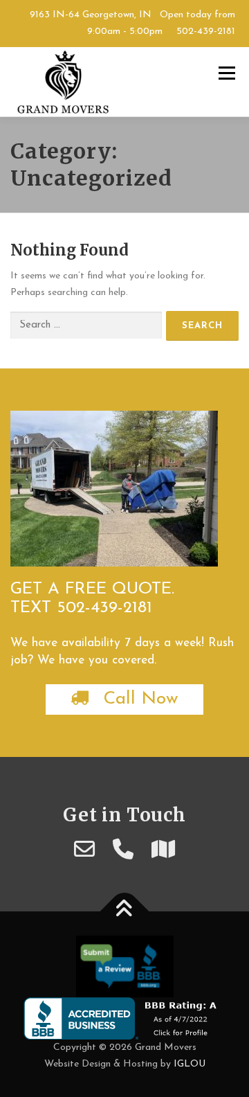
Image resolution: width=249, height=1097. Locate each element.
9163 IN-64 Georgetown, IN (90, 15)
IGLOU (189, 1064)
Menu (226, 73)
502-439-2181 (204, 31)
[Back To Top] (124, 911)
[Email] (84, 851)
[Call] (123, 851)
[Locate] (163, 851)
